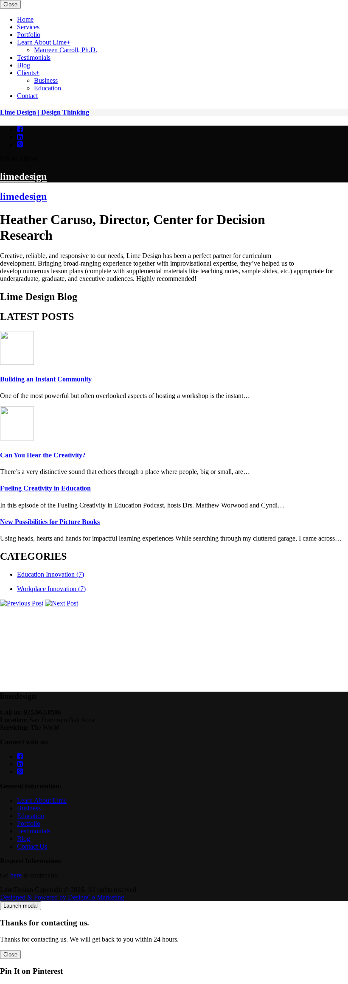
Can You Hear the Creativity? (43, 455)
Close (10, 4)
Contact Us (32, 846)
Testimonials (331, 231)
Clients (323, 247)
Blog (321, 239)
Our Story (327, 224)
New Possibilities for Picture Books (50, 521)
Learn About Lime (42, 800)
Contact (324, 254)
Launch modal (20, 906)
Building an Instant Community (46, 379)
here (16, 875)
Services (325, 209)
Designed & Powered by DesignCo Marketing (62, 897)
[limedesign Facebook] (20, 129)
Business (29, 808)
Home (322, 201)
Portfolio (326, 216)
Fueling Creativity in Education (45, 488)
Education (30, 815)
